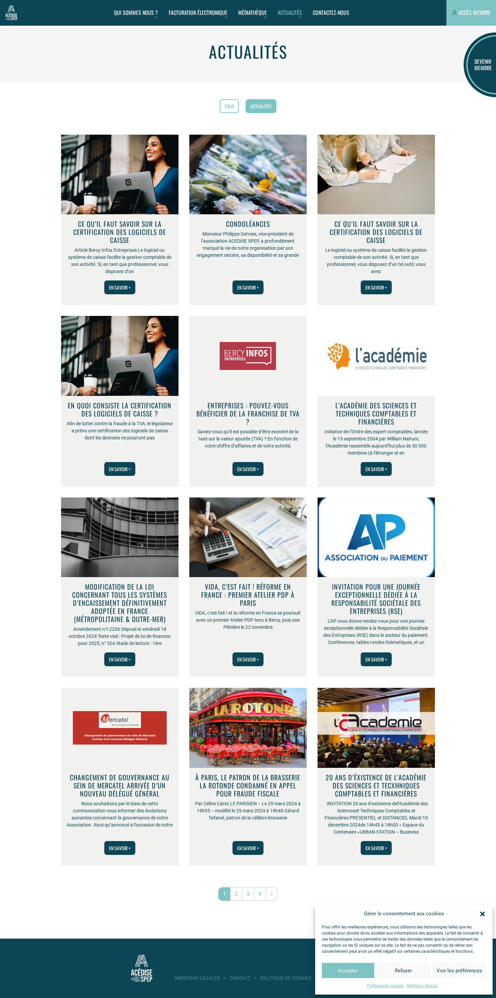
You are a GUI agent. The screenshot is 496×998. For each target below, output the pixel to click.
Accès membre (475, 12)
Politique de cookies (385, 985)
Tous (229, 106)
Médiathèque (252, 12)
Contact (239, 978)
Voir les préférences (459, 971)
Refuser (403, 971)
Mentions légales (422, 985)
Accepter (348, 971)
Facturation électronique (198, 12)
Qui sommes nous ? (136, 12)
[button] (482, 913)
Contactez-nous (331, 12)
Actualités (290, 12)
